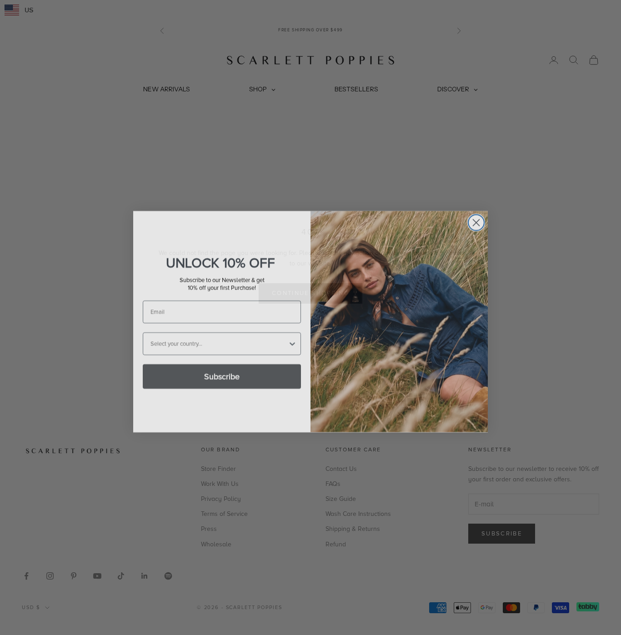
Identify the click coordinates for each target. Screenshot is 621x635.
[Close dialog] (476, 218)
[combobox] (219, 339)
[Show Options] (292, 339)
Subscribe (222, 372)
